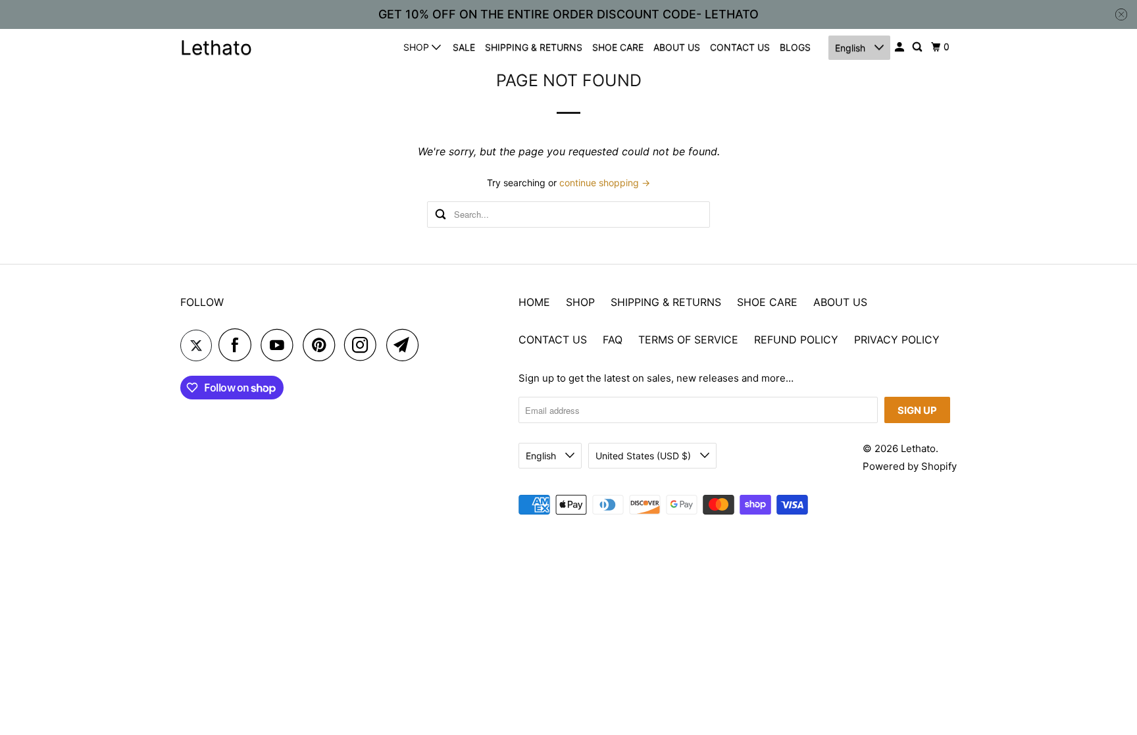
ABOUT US (676, 47)
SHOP (417, 47)
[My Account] (900, 47)
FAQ (612, 339)
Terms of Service (688, 339)
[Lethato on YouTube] (280, 344)
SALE (464, 47)
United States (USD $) (644, 455)
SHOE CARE (618, 47)
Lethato (216, 47)
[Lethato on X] (196, 345)
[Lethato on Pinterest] (322, 344)
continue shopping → (604, 182)
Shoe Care (767, 302)
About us (840, 302)
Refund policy (796, 339)
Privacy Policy (897, 339)
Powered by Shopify (910, 466)
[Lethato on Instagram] (364, 344)
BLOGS (795, 47)
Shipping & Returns (666, 302)
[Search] (918, 47)
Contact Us (552, 339)
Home (534, 302)
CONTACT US (740, 47)
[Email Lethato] (406, 344)
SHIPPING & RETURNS (533, 47)
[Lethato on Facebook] (238, 344)
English (851, 47)
